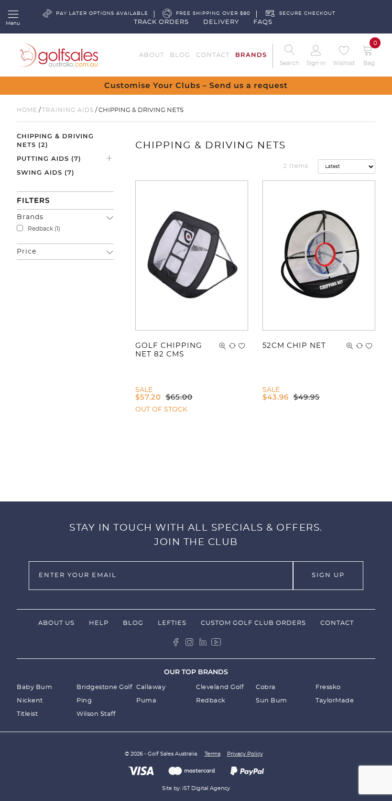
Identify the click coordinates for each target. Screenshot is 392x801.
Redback (40, 229)
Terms (212, 753)
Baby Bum (34, 687)
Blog (180, 55)
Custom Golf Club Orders (253, 623)
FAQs (262, 22)
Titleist (27, 714)
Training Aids (68, 110)
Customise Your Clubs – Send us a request (196, 85)
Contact (212, 55)
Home (27, 110)
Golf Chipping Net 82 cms (168, 350)
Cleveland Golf (219, 687)
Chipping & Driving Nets (55, 140)
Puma (146, 701)
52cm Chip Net (294, 345)
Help (99, 623)
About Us (56, 623)
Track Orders (161, 22)
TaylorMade (335, 701)
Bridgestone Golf (104, 687)
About (151, 55)
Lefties (172, 623)
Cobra (266, 687)
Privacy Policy (245, 753)
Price (26, 251)
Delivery (221, 22)
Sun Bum (271, 701)
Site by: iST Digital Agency (196, 788)
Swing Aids (46, 172)
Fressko (328, 687)
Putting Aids (49, 158)
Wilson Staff (95, 714)
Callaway (150, 687)
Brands (251, 54)
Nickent (30, 701)
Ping (84, 701)
